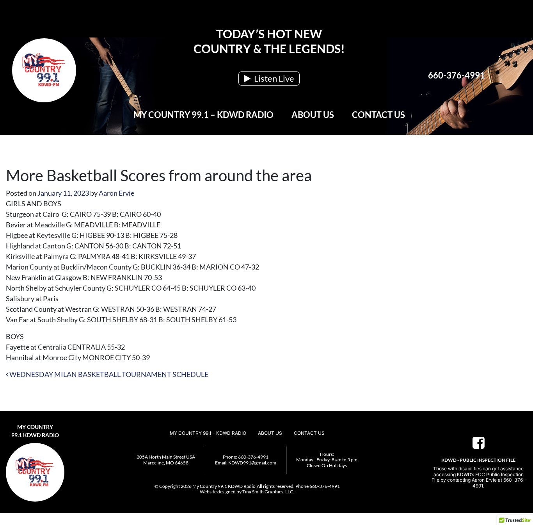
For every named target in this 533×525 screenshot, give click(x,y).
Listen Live (273, 78)
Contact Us (378, 114)
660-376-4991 (456, 75)
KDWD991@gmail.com (252, 463)
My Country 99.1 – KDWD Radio (203, 114)
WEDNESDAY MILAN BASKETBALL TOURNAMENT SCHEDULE (108, 374)
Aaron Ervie (116, 193)
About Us (312, 114)
